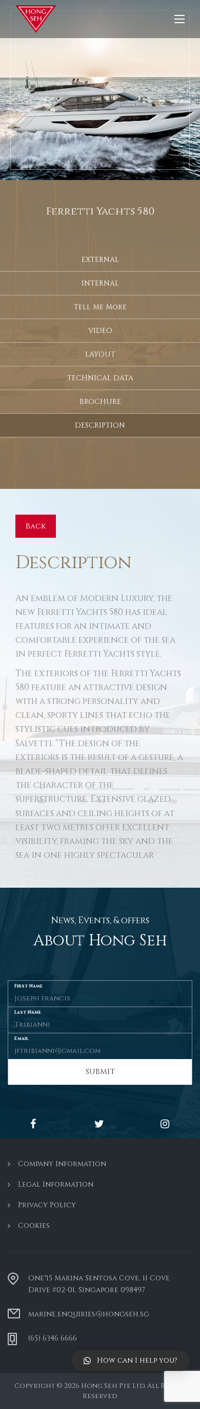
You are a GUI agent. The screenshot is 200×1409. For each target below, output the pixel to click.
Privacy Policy (47, 1205)
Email (21, 1038)
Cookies (34, 1225)
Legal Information (55, 1184)
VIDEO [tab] (100, 331)
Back (36, 526)
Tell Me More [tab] (100, 307)
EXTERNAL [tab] (100, 260)
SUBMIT (100, 1071)
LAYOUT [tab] (100, 354)
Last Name (27, 1012)
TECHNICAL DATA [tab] (100, 378)
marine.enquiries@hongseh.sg (88, 1314)
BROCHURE (100, 402)
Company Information (62, 1164)
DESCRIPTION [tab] (100, 425)
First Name (28, 986)
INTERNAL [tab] (100, 283)
